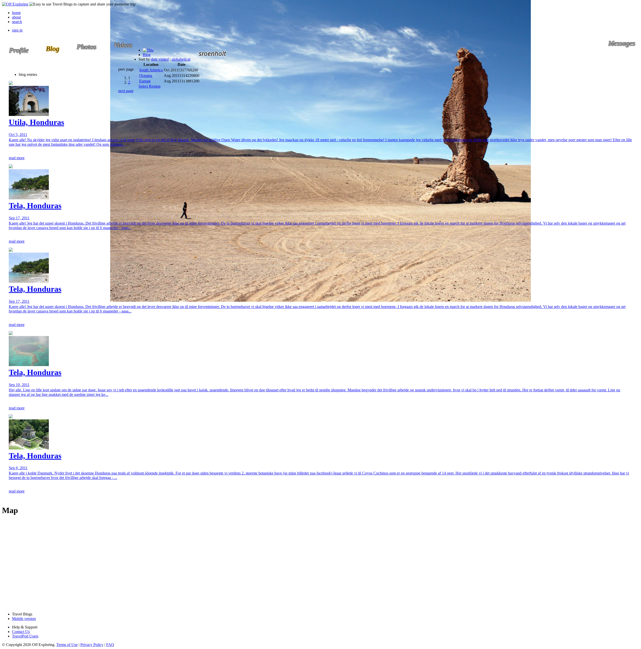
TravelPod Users (25, 636)
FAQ (110, 644)
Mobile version (24, 618)
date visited (160, 59)
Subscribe (218, 60)
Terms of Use (67, 644)
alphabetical (181, 59)
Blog (146, 55)
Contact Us (21, 631)
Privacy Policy (91, 644)
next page (125, 91)
